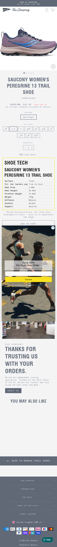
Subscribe (28, 279)
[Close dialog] (53, 227)
